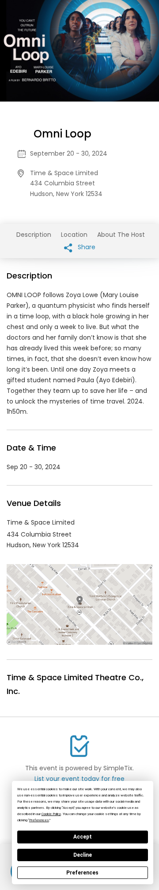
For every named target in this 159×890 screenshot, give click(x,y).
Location (74, 234)
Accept (82, 837)
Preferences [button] (39, 820)
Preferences (82, 873)
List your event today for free (79, 778)
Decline (82, 855)
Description (33, 234)
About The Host (121, 234)
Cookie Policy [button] (51, 814)
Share (85, 247)
